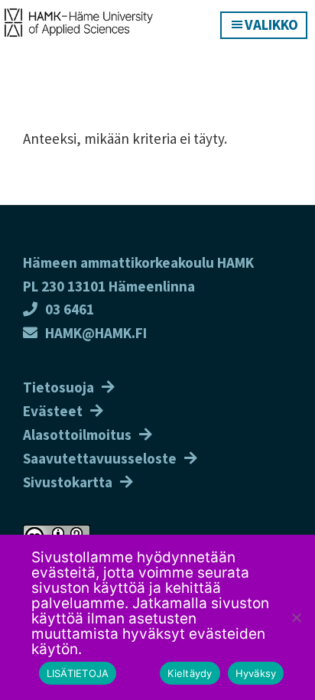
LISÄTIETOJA (78, 673)
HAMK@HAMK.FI (96, 333)
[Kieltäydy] (296, 617)
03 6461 (69, 309)
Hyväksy (256, 673)
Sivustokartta (67, 482)
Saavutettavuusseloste (100, 458)
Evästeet (53, 411)
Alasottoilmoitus (77, 434)
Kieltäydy (189, 673)
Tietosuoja (58, 387)
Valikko (271, 24)
